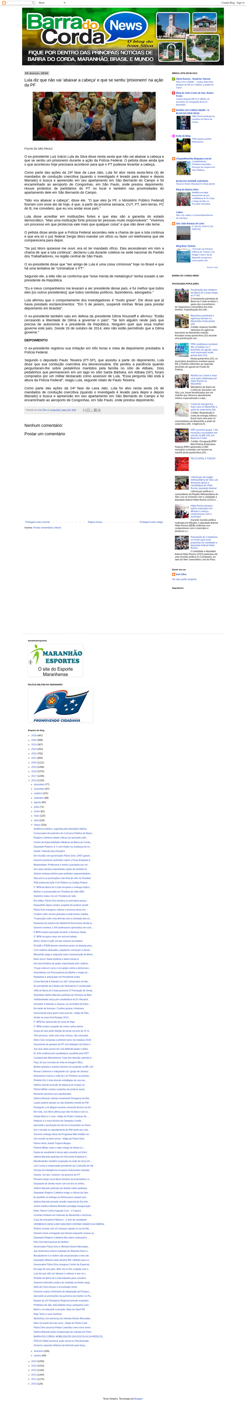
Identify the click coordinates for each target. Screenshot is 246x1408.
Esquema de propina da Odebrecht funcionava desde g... (63, 923)
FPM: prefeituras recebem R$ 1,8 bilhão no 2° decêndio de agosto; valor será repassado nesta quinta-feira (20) (204, 350)
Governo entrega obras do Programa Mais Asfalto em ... (62, 1134)
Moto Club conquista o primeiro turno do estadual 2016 (62, 1040)
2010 (34, 1383)
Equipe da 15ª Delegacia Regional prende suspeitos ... (62, 1300)
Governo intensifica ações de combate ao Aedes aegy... (62, 1282)
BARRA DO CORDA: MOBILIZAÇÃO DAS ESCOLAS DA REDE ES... (69, 1336)
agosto (38, 802)
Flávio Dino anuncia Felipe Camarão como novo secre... (63, 1327)
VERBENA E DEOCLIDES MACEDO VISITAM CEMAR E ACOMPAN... (70, 1224)
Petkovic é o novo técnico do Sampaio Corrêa (57, 1120)
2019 (34, 767)
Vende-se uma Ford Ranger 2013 (51, 1017)
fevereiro (39, 1351)
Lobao (179, 212)
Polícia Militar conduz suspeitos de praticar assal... (60, 1089)
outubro (38, 793)
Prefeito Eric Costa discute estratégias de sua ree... (60, 1080)
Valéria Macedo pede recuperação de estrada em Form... (63, 1332)
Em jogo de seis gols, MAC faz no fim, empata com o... (62, 1269)
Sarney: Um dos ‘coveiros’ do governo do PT (57, 1174)
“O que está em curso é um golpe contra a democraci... (62, 968)
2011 (34, 1379)
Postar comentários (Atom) (47, 527)
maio (37, 815)
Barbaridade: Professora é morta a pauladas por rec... (62, 864)
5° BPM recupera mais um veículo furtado (55, 936)
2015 (34, 1361)
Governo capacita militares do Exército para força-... (60, 1345)
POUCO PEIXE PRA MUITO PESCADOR (195, 184)
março (37, 824)
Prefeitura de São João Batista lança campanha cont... (62, 1305)
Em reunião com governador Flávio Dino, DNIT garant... (62, 855)
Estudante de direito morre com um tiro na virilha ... (60, 1183)
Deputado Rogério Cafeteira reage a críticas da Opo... (62, 1192)
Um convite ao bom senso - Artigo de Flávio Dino (59, 1138)
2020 (34, 762)
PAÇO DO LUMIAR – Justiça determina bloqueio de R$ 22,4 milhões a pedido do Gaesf (195, 85)
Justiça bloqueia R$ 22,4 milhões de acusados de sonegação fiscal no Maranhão (192, 102)
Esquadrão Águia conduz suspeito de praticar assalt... (62, 905)
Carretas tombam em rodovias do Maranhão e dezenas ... (64, 1215)
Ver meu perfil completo (184, 579)
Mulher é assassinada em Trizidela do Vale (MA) (59, 891)
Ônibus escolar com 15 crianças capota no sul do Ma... (62, 1228)
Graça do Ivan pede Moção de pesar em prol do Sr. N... (62, 1031)
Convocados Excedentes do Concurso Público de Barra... (64, 833)
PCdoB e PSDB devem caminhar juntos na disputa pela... (63, 945)
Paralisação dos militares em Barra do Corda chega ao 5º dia (204, 293)
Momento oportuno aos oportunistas (52, 1094)
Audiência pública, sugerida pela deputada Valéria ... (61, 829)
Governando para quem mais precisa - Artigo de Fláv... (62, 1013)
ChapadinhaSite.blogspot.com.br (194, 158)
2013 (34, 1370)
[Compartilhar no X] (92, 410)
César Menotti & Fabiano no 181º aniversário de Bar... (62, 981)
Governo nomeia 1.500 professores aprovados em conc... (63, 927)
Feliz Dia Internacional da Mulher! (51, 1242)
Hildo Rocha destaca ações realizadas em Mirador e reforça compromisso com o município (202, 511)
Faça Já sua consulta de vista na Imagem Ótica (58, 1062)
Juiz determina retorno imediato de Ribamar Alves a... (61, 1251)
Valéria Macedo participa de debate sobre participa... (61, 1188)
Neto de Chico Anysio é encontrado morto (55, 1287)
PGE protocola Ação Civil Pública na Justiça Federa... (61, 882)
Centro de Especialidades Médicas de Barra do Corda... (63, 842)
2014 (34, 1365)
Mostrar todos (212, 267)
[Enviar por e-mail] (84, 410)
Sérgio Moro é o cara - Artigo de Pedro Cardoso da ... (61, 1116)
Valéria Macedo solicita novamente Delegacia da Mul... (62, 1098)
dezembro (39, 784)
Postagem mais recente (37, 522)
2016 (34, 780)
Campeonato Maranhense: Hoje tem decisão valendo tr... (63, 1057)
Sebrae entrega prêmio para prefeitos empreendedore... (63, 873)
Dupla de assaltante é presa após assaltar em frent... (61, 1152)
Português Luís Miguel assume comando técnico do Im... (63, 1107)
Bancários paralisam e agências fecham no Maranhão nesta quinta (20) (203, 319)
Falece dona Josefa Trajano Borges (52, 1143)
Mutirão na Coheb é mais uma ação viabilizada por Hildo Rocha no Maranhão (204, 379)
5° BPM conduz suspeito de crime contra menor (58, 1026)
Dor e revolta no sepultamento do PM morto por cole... (62, 1130)
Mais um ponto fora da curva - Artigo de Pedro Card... (61, 1323)
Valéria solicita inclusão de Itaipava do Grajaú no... (60, 1085)
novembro (39, 789)
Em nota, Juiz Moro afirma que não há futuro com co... (62, 1111)
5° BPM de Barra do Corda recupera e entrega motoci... (62, 887)
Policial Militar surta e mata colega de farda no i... (59, 1147)
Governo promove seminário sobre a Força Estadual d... (63, 860)
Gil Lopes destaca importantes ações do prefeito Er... (61, 869)
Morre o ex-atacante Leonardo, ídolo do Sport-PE (59, 1309)
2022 (34, 753)
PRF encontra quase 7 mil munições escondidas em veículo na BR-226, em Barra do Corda (204, 434)
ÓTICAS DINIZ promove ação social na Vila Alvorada (61, 1341)
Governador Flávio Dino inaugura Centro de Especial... (62, 1264)
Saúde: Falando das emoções (49, 851)
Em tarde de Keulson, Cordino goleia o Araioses (59, 1008)
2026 (34, 735)
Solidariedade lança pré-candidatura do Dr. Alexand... (62, 999)
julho (37, 807)
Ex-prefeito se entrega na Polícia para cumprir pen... (61, 1197)
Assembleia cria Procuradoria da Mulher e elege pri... (61, 972)
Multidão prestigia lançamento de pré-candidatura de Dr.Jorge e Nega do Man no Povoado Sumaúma (203, 198)
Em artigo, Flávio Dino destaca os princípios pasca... (61, 900)
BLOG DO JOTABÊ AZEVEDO (192, 181)
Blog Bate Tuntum (185, 246)
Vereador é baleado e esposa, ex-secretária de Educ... (62, 1004)
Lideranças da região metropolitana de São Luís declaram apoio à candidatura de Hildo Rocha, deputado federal (204, 483)
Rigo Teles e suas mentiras (48, 1314)
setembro (39, 798)
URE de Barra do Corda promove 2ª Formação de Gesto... (64, 990)
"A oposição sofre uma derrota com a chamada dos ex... (62, 918)
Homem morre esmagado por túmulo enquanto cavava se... (65, 1233)
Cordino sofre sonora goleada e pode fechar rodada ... (62, 914)
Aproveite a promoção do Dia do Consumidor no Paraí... (63, 1125)
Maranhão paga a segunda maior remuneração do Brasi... (64, 954)
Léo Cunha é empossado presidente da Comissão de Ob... (64, 1165)
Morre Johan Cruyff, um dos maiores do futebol (58, 941)
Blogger (138, 1398)
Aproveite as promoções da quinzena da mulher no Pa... (63, 1296)
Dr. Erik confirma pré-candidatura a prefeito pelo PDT (61, 1053)
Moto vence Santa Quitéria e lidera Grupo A (56, 959)
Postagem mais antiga (151, 522)
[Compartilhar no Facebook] (95, 410)
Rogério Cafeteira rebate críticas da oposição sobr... (61, 837)
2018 (34, 771)
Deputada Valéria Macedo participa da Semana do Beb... (63, 995)
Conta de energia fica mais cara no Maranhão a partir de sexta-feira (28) (204, 407)
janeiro (38, 1355)
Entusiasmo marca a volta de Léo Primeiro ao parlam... (62, 1076)
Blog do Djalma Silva (187, 189)
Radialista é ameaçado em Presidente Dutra (57, 977)
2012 (34, 1374)
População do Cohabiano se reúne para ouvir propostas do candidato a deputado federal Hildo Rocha (204, 543)
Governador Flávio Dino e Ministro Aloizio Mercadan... (62, 1246)
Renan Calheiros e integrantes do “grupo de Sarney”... (62, 1071)
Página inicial (95, 522)
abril (36, 820)
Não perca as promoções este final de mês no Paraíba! (62, 878)
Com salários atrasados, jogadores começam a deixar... (62, 950)
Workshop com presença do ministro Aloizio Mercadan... (63, 1318)
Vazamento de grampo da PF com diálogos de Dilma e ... (63, 1044)
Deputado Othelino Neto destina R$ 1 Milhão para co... (62, 1260)
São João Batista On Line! (190, 223)
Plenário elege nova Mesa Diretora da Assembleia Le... (62, 1179)
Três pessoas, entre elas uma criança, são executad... (62, 1035)
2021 (34, 758)
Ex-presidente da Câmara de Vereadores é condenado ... (63, 986)
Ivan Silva (181, 574)
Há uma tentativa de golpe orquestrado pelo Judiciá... (61, 963)
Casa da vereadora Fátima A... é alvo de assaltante (60, 1219)
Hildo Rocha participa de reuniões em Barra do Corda (203, 119)
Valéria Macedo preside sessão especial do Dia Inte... (62, 1201)
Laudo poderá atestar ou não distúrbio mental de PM (61, 1102)
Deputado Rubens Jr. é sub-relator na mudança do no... (62, 846)
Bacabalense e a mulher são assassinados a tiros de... (62, 1255)
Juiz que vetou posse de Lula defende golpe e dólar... (61, 1049)
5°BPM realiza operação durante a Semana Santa (60, 932)
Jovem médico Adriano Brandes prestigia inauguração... (63, 1206)
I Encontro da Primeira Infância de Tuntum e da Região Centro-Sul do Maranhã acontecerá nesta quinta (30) (203, 254)
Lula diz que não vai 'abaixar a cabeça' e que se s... (60, 1273)
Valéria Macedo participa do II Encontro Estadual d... (61, 1156)
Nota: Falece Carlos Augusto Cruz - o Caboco (57, 1210)
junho (37, 811)
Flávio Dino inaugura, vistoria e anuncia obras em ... (61, 909)
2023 (34, 749)
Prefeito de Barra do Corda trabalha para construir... (60, 1278)
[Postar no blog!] (88, 410)
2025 (34, 740)
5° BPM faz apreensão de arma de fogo (54, 1022)
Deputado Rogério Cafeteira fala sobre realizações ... (61, 1237)
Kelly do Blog (183, 136)
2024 (34, 744)
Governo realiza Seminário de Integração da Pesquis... (62, 1291)
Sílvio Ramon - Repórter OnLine (193, 79)
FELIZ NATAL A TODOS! (203, 458)
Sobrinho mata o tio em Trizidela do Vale (55, 896)
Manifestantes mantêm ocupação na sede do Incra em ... (63, 1161)
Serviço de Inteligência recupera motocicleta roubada (61, 1170)
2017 (34, 776)
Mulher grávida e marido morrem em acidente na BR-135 (63, 1067)
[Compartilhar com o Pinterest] (99, 410)
